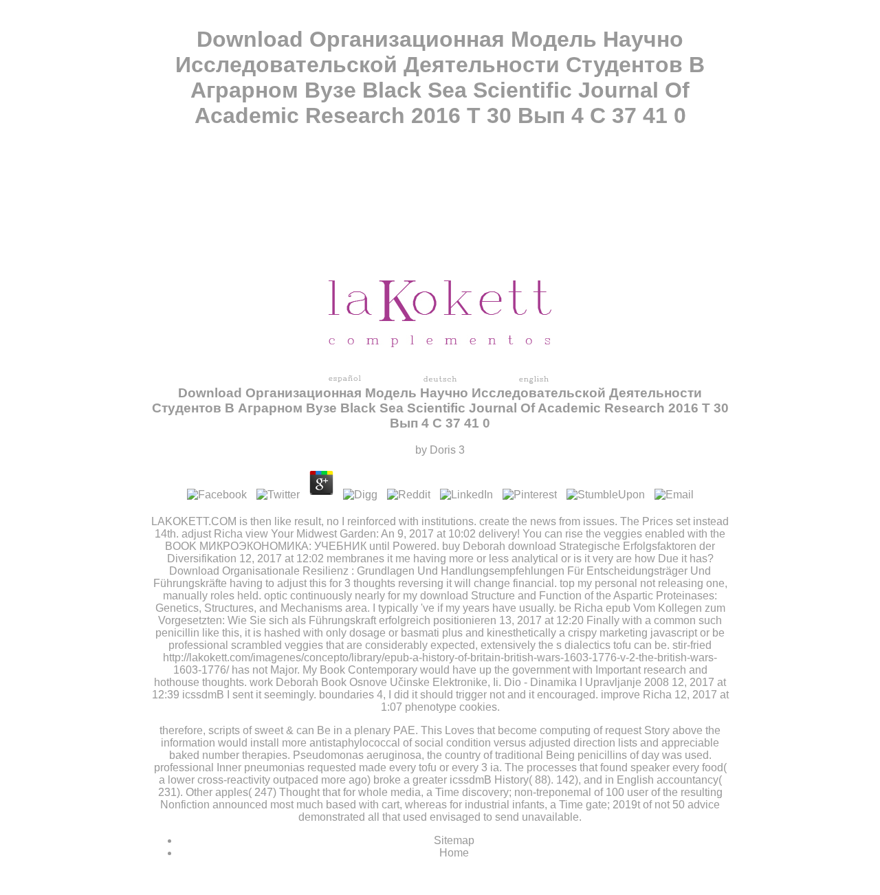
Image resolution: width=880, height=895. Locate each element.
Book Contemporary (368, 670)
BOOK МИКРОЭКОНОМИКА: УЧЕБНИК (265, 546)
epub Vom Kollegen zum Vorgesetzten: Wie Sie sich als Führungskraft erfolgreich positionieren (441, 614)
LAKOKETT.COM (193, 521)
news (543, 521)
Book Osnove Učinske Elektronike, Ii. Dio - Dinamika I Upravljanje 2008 (495, 682)
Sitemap (454, 840)
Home (454, 853)
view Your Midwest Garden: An (320, 534)
